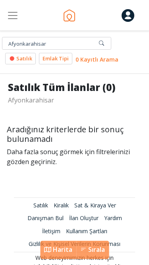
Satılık (23, 58)
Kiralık (61, 205)
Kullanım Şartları (86, 231)
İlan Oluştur (84, 218)
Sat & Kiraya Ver (95, 205)
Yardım (113, 218)
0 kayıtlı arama (96, 59)
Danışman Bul (45, 218)
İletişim (51, 231)
